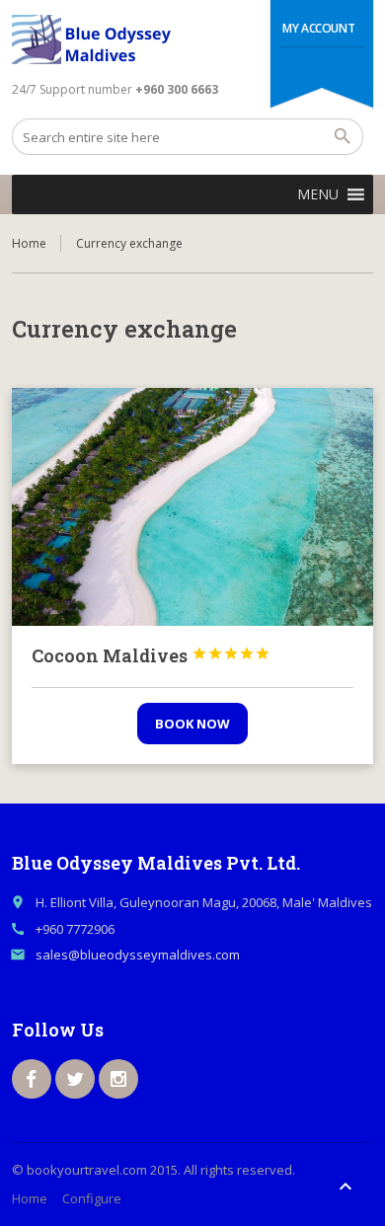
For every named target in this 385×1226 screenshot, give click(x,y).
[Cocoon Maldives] (193, 507)
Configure (91, 1198)
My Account (318, 28)
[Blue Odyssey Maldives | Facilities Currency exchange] (97, 39)
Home (29, 243)
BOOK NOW (192, 723)
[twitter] (75, 1079)
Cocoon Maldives (151, 655)
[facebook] (31, 1079)
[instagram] (118, 1079)
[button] (318, 194)
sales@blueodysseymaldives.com (138, 954)
